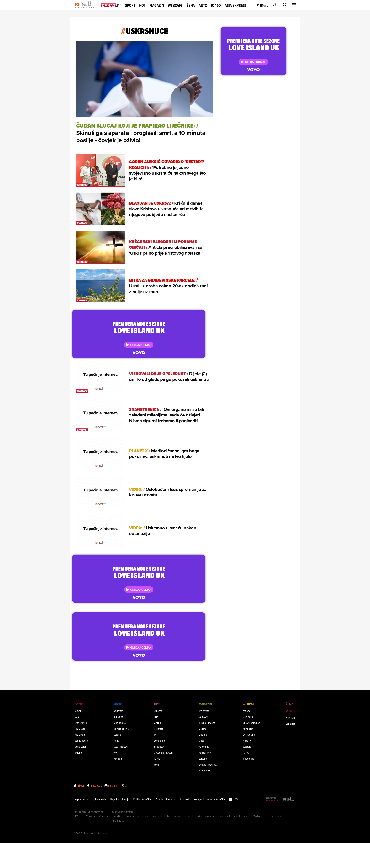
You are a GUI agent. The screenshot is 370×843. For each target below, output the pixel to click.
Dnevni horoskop (251, 722)
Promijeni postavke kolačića (209, 799)
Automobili (204, 770)
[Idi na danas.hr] (111, 5)
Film (156, 716)
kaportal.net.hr (161, 816)
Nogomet (118, 711)
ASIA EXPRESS (236, 5)
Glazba (157, 722)
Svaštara (247, 746)
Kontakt (184, 799)
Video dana (248, 758)
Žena (191, 5)
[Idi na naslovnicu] (86, 9)
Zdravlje (203, 758)
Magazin (156, 5)
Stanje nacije (81, 740)
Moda (201, 740)
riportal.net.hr (206, 816)
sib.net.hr (143, 816)
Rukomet (118, 716)
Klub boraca (120, 722)
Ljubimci (203, 734)
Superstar (159, 746)
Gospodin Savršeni (163, 752)
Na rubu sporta (121, 728)
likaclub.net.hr (120, 821)
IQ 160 (216, 5)
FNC (116, 752)
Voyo (156, 764)
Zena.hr (90, 816)
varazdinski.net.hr (184, 816)
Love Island (160, 740)
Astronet (247, 711)
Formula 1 (118, 758)
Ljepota (202, 728)
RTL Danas (80, 728)
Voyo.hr (103, 816)
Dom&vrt (203, 716)
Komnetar (248, 728)
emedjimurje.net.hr (123, 816)
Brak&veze (204, 711)
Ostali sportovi (121, 746)
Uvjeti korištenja (119, 799)
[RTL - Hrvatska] (272, 799)
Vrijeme (78, 752)
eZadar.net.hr (259, 816)
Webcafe (175, 5)
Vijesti (78, 711)
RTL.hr (78, 816)
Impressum (81, 799)
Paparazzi (158, 728)
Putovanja (204, 746)
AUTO (203, 5)
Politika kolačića (142, 799)
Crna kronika (81, 722)
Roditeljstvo (205, 752)
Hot (142, 5)
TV (155, 734)
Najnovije (290, 717)
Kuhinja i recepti (207, 722)
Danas (79, 704)
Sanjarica (290, 723)
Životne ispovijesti (208, 764)
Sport (130, 5)
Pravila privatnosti (165, 799)
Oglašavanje (99, 799)
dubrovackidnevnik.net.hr (233, 816)
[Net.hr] (288, 799)
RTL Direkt (80, 734)
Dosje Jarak (80, 746)
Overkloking (249, 734)
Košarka (117, 734)
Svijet (77, 716)
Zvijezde (158, 711)
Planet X (247, 740)
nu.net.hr (276, 816)
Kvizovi (246, 752)
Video (290, 711)
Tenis (116, 740)
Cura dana (248, 716)
